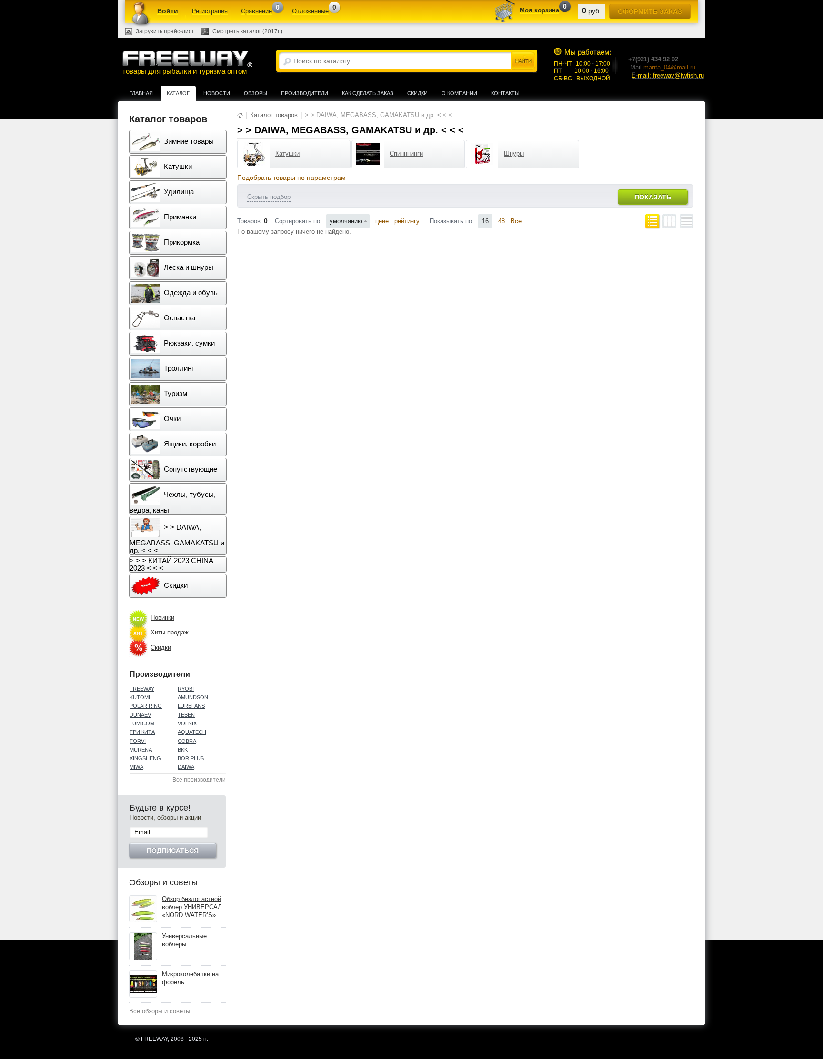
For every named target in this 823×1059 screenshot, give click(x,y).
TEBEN (186, 715)
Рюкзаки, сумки (188, 343)
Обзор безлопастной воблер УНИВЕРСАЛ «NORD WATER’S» (192, 907)
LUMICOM (142, 723)
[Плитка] (669, 221)
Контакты (505, 93)
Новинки (162, 617)
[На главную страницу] (240, 115)
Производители (304, 93)
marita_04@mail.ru (669, 67)
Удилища (178, 192)
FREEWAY (142, 689)
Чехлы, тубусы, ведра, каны (173, 502)
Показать (652, 197)
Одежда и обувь (190, 292)
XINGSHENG (145, 758)
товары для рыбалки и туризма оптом (184, 71)
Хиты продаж (170, 632)
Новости (216, 93)
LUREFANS (191, 706)
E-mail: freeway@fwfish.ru (668, 75)
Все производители (199, 779)
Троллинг (178, 368)
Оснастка (178, 318)
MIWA (136, 767)
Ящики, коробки (189, 444)
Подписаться (173, 850)
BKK (183, 749)
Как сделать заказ (367, 93)
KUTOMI (140, 697)
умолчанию (346, 221)
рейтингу (407, 221)
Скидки (417, 93)
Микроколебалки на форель (190, 978)
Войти (167, 11)
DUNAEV (140, 715)
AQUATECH (192, 732)
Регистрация (210, 11)
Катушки (177, 166)
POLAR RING (146, 706)
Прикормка (181, 242)
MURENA (141, 749)
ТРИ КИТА (142, 732)
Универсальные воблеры (184, 940)
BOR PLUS (191, 758)
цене (382, 221)
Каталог (178, 93)
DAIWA (186, 767)
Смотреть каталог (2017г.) (247, 31)
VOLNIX (187, 723)
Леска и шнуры (187, 267)
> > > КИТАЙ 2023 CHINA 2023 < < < (171, 564)
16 (485, 221)
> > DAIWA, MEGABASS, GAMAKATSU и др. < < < (177, 538)
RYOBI (186, 689)
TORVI (138, 741)
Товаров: (249, 221)
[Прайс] (686, 221)
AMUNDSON (193, 697)
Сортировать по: (298, 221)
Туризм (174, 393)
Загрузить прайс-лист (165, 31)
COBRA (187, 741)
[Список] (652, 221)
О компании (459, 93)
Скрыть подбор (269, 196)
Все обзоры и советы (159, 1011)
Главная (141, 93)
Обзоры (255, 93)
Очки (171, 419)
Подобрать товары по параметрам (291, 177)
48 (501, 221)
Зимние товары (188, 141)
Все (516, 221)
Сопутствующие (189, 469)
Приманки (179, 217)
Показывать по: (452, 221)
